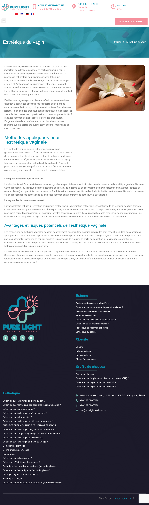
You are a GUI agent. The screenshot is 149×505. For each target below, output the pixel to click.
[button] (3, 20)
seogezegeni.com (123, 498)
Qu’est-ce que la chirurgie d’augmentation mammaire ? (29, 429)
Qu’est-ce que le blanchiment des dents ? (96, 319)
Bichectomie (9, 454)
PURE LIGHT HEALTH (88, 4)
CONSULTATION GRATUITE (51, 5)
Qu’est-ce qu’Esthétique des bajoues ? (21, 462)
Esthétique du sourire (86, 332)
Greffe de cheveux (85, 374)
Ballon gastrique (83, 351)
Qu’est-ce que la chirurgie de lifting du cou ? (24, 401)
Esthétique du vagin (12, 478)
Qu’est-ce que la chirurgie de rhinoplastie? (23, 437)
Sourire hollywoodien (86, 315)
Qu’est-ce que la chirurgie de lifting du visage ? (25, 441)
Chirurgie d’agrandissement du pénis (20, 474)
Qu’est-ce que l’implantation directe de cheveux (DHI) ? (102, 378)
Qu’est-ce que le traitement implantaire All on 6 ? (99, 307)
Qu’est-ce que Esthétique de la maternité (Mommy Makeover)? (33, 482)
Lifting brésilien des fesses (16, 450)
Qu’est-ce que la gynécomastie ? (19, 409)
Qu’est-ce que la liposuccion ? (17, 417)
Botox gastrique (83, 355)
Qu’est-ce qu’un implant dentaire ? (92, 323)
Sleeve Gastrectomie (86, 359)
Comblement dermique (14, 446)
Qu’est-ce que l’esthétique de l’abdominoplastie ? (26, 470)
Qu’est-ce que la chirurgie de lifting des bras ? (25, 413)
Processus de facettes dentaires (92, 327)
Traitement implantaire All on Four (92, 303)
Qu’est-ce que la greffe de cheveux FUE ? (96, 386)
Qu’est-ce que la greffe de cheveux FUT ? (96, 382)
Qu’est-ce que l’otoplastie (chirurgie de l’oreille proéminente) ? (32, 433)
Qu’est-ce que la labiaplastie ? (17, 458)
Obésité (79, 347)
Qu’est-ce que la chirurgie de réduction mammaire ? (28, 421)
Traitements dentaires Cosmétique (93, 311)
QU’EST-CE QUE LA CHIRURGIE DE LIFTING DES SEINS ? (29, 425)
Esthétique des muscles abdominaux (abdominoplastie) (29, 466)
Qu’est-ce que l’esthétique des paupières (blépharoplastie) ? (32, 405)
